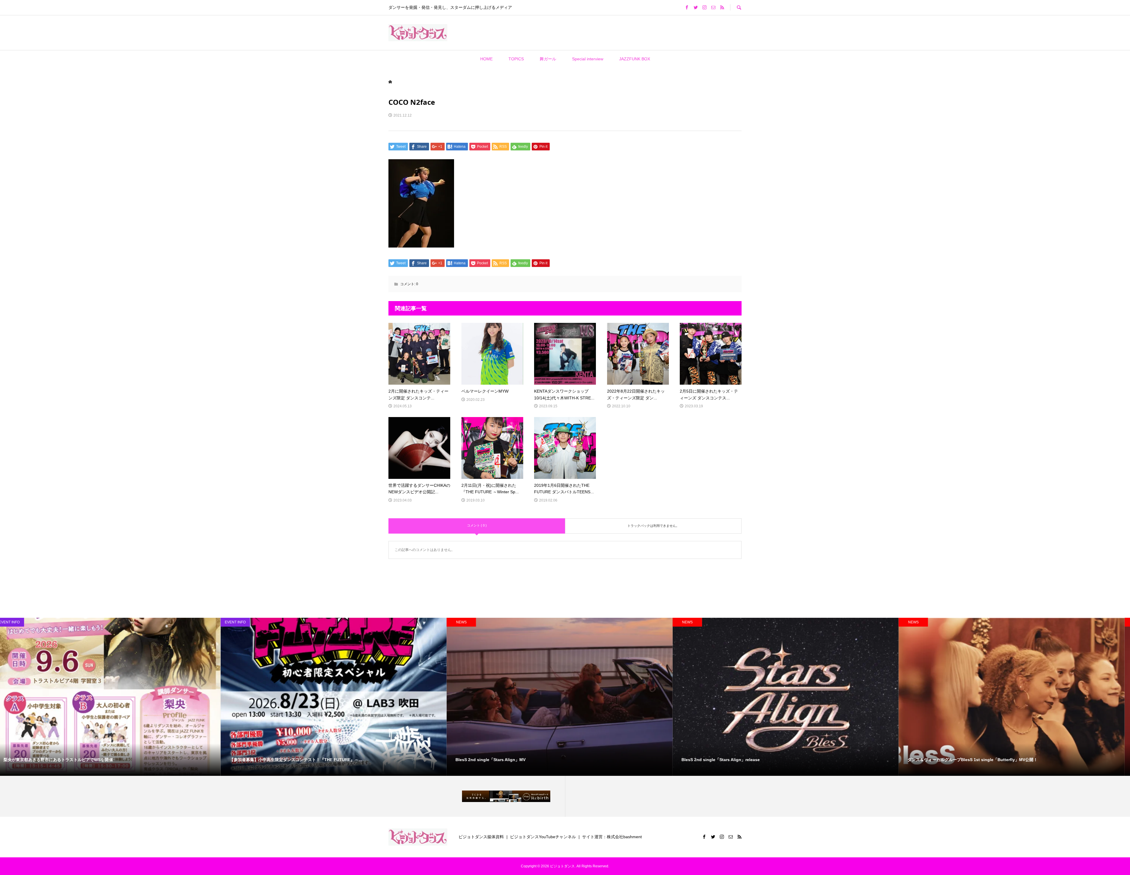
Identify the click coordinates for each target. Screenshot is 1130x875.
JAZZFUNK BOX (634, 59)
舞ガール (548, 59)
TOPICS (516, 59)
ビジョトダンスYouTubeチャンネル (543, 836)
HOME (486, 59)
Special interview (587, 59)
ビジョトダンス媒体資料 (481, 836)
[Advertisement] (529, 32)
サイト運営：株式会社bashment (612, 836)
